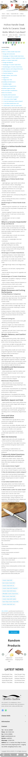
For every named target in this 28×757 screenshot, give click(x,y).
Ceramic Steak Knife (7, 580)
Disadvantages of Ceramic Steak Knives (12, 67)
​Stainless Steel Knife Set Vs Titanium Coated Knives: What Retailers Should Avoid (20, 678)
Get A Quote (14, 632)
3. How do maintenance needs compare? (13, 101)
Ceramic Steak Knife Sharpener (9, 588)
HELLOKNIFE (4, 611)
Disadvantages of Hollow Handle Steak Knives (14, 58)
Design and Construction (9, 54)
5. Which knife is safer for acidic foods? (12, 105)
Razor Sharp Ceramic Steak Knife (10, 601)
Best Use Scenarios (7, 92)
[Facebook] (2, 710)
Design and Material (8, 62)
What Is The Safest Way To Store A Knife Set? (7, 682)
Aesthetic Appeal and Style (8, 88)
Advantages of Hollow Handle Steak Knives (13, 56)
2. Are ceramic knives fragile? (10, 99)
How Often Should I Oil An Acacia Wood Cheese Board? (7, 678)
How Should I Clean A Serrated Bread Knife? (20, 674)
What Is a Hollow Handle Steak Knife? (11, 51)
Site (19, 36)
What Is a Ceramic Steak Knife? (9, 60)
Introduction (5, 49)
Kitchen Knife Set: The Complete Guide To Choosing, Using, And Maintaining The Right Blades (20, 682)
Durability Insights (7, 84)
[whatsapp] (6, 710)
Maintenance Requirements (9, 86)
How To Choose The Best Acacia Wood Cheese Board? (20, 676)
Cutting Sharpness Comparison (10, 71)
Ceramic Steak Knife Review (9, 591)
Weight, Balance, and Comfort (9, 75)
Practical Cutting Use (8, 73)
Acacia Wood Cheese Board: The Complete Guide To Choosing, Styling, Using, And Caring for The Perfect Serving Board (7, 680)
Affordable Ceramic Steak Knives (10, 593)
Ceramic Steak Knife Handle (9, 599)
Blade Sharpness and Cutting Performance (12, 69)
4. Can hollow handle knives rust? (11, 103)
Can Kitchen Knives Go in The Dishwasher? (20, 680)
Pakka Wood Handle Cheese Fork (9, 659)
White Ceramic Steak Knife (8, 596)
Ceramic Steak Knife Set (8, 585)
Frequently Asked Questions (9, 95)
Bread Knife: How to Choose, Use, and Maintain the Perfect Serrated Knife (7, 676)
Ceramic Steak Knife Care (8, 604)
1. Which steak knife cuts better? (11, 97)
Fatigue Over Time (7, 79)
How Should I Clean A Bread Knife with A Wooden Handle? (7, 674)
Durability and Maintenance (9, 82)
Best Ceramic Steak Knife (8, 583)
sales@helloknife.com (10, 736)
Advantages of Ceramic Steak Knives (12, 64)
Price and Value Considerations (9, 90)
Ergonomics (6, 77)
